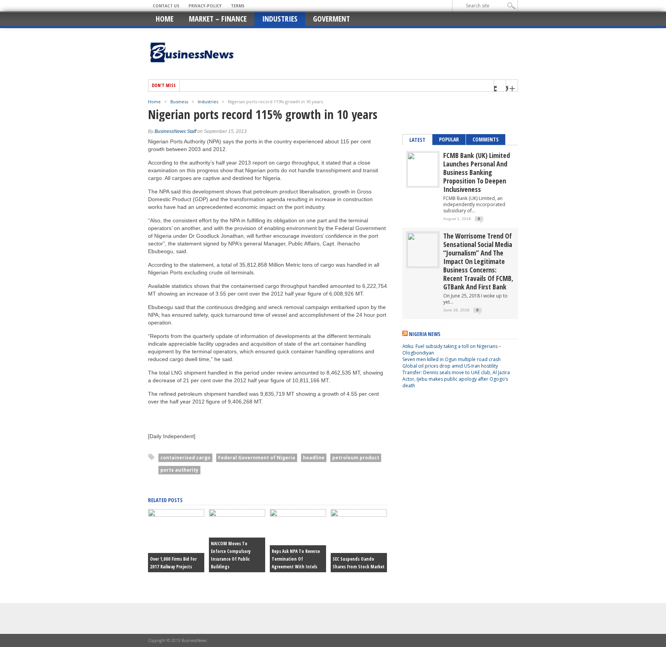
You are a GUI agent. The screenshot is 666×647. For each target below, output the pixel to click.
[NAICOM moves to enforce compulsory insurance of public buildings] (237, 515)
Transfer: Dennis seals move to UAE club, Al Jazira (456, 372)
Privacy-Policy (205, 5)
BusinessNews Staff (175, 131)
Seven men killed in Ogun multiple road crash (451, 359)
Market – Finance (218, 18)
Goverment (331, 18)
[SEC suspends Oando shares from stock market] (359, 515)
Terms (237, 5)
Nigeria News (425, 334)
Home (164, 18)
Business (179, 101)
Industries (280, 18)
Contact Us (166, 5)
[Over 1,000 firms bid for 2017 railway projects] (176, 515)
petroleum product (355, 457)
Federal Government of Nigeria (256, 457)
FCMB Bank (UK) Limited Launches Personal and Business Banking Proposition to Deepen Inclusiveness (476, 172)
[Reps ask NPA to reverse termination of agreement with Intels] (298, 515)
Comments (486, 139)
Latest (417, 139)
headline (314, 457)
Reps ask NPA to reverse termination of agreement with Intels (296, 559)
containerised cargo (185, 457)
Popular (449, 139)
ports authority (179, 470)
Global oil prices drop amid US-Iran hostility (450, 366)
